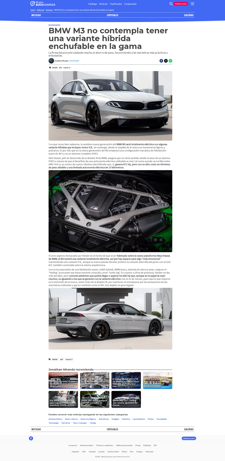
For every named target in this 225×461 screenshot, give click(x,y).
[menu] (192, 4)
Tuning (93, 423)
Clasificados (116, 3)
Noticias (103, 3)
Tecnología (53, 423)
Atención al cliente (86, 445)
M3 (60, 68)
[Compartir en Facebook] (161, 61)
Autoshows (104, 419)
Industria (126, 419)
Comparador (130, 3)
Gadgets (115, 419)
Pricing (137, 445)
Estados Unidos (113, 452)
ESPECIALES (112, 15)
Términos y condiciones (104, 445)
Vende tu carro (181, 4)
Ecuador (102, 452)
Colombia (92, 452)
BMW (55, 68)
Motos (151, 419)
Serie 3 (66, 68)
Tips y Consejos (80, 423)
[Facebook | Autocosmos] (31, 438)
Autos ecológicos (88, 419)
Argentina (75, 452)
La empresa (72, 445)
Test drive (65, 423)
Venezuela (149, 452)
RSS (155, 445)
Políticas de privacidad (124, 445)
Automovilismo (55, 419)
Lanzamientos (139, 419)
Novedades (54, 25)
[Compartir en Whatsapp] (170, 61)
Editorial (40, 10)
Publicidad (147, 445)
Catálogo (92, 3)
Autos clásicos (71, 419)
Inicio (32, 10)
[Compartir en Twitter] (166, 61)
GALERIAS (188, 15)
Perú (131, 452)
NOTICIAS (36, 15)
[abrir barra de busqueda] (171, 3)
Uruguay (139, 452)
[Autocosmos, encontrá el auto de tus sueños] (42, 4)
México (124, 452)
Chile (84, 452)
